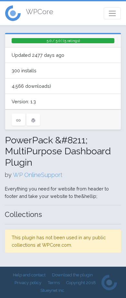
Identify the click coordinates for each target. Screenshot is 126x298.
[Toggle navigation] (112, 13)
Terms (54, 282)
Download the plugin (72, 274)
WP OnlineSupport (37, 174)
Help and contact (29, 274)
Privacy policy (28, 282)
